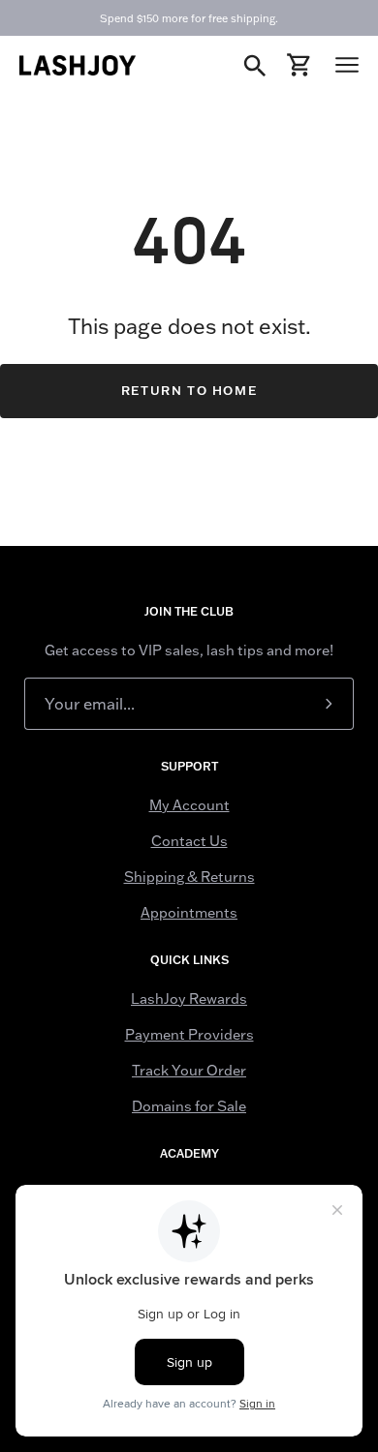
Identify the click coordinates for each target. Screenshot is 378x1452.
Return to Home (189, 390)
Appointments (189, 913)
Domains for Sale (189, 1106)
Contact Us (189, 841)
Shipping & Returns (189, 877)
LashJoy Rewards (189, 999)
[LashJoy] (77, 65)
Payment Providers (189, 1035)
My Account (189, 805)
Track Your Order (189, 1070)
